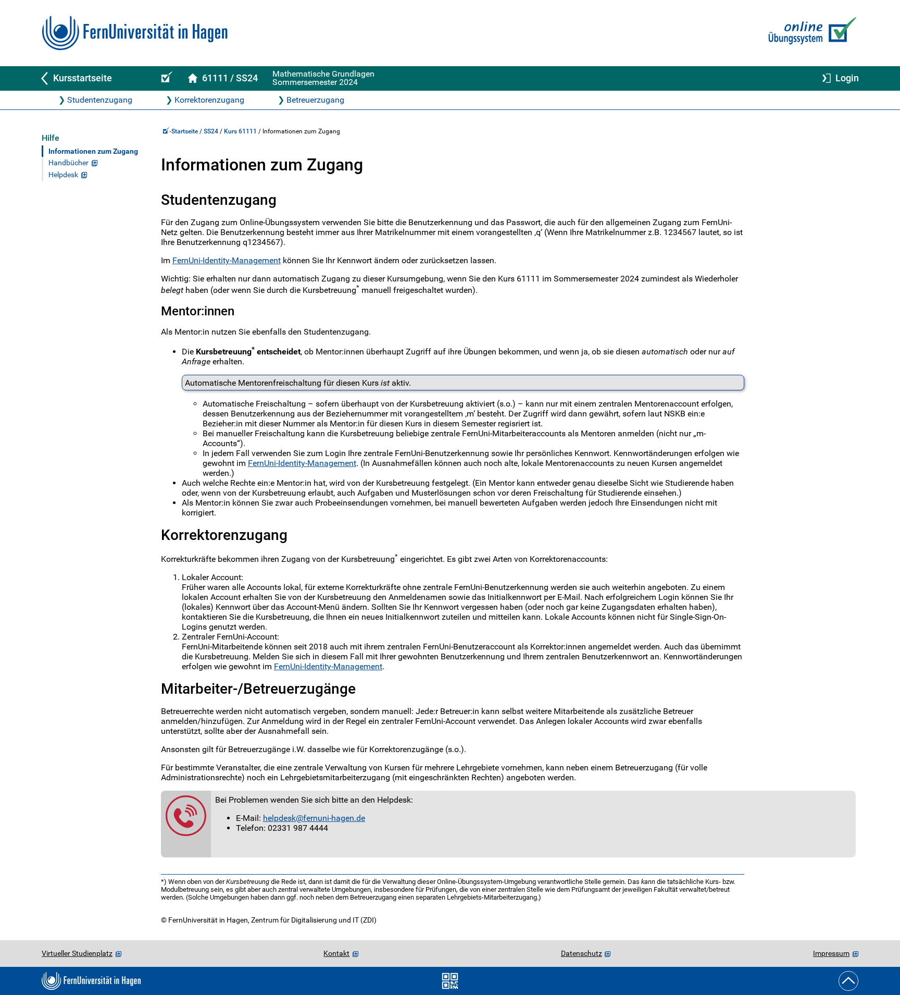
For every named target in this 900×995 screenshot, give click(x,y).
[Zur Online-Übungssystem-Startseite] (810, 33)
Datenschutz (581, 953)
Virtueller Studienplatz (77, 953)
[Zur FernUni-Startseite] (135, 33)
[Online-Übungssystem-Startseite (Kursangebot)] (165, 78)
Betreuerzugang (315, 100)
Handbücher (68, 162)
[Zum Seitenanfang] (848, 981)
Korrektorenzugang (209, 100)
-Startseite (184, 131)
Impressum (831, 953)
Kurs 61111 (240, 131)
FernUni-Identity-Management (226, 260)
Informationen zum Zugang (93, 151)
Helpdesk (63, 174)
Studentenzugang (99, 100)
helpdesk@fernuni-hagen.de (314, 818)
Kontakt (336, 953)
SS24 (211, 131)
